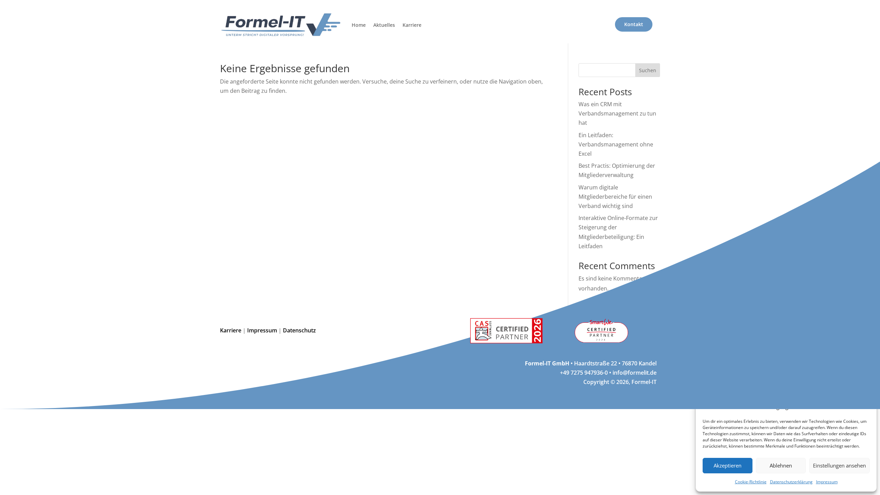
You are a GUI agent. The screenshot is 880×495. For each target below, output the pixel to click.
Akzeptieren (727, 465)
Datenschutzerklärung (791, 482)
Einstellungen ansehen (839, 465)
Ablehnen (781, 465)
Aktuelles (384, 25)
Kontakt (633, 24)
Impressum (827, 482)
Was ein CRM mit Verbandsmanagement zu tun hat (617, 113)
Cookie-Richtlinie (751, 482)
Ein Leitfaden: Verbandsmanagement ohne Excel (616, 144)
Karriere (412, 25)
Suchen (647, 70)
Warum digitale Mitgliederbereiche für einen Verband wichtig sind (615, 197)
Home (359, 25)
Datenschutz (300, 330)
